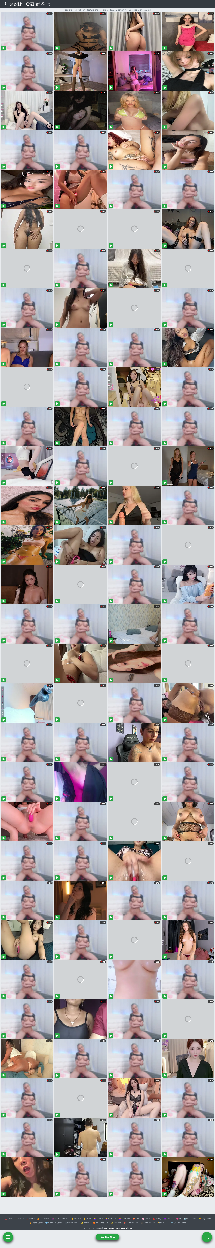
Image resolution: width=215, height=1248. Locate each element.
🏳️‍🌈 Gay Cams (205, 1218)
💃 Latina (30, 1218)
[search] (207, 1237)
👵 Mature (76, 1218)
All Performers (121, 1228)
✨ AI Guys (116, 1223)
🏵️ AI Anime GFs (100, 1223)
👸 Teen (87, 1218)
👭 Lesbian (169, 1218)
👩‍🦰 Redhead (124, 1218)
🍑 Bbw (136, 1218)
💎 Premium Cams (53, 1223)
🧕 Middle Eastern (60, 1218)
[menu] (8, 1237)
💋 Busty (157, 1218)
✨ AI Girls (85, 1223)
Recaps (111, 1228)
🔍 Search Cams (178, 1223)
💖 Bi (178, 1218)
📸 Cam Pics (162, 1223)
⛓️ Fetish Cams (71, 1223)
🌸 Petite (146, 1218)
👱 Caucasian (43, 1218)
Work (105, 1228)
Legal (130, 1228)
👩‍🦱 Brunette (110, 1218)
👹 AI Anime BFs (130, 1223)
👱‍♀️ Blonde (98, 1218)
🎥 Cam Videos (148, 1223)
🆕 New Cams (189, 1218)
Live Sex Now (107, 1237)
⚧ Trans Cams (36, 1223)
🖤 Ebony (19, 1218)
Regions (99, 1228)
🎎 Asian (8, 1218)
